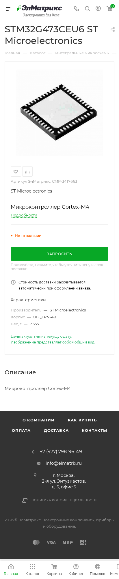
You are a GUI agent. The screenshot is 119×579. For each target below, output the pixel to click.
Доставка (56, 430)
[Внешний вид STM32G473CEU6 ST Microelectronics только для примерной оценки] (59, 113)
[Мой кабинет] (98, 9)
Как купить (82, 420)
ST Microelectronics (31, 191)
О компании (39, 420)
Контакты (94, 430)
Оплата (21, 430)
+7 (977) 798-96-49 (61, 451)
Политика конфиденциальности (64, 500)
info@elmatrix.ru (64, 463)
